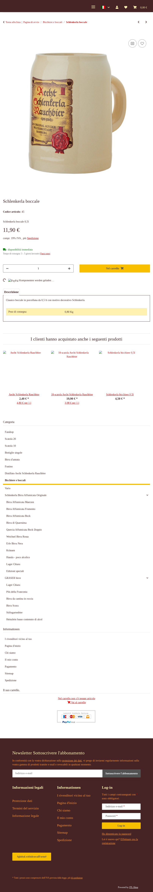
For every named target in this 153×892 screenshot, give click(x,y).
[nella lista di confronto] (132, 43)
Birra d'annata (12, 459)
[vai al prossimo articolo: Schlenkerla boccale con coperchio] (146, 22)
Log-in (121, 825)
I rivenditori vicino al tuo (18, 639)
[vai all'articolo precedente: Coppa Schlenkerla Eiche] (138, 22)
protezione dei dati (72, 760)
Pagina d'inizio (13, 646)
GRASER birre (13, 578)
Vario (7, 488)
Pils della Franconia (16, 591)
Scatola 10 (10, 445)
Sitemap (9, 673)
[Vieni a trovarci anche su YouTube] (33, 870)
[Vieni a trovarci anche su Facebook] (16, 870)
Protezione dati (22, 801)
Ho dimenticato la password (116, 834)
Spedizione (33, 238)
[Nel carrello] (6, 34)
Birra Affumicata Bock (18, 516)
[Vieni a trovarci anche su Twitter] (24, 870)
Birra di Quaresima (16, 522)
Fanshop (9, 432)
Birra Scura (12, 605)
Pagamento (10, 666)
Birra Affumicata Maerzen (20, 502)
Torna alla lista (13, 22)
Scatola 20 (10, 439)
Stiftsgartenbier (14, 612)
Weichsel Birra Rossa (17, 536)
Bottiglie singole (13, 452)
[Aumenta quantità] (69, 268)
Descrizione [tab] (11, 292)
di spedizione (77, 878)
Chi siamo (10, 652)
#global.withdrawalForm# (31, 856)
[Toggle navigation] (93, 7)
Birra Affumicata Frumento (20, 509)
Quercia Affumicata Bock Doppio (24, 529)
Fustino (9, 466)
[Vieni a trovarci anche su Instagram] (42, 870)
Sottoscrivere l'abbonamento (121, 773)
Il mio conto (11, 659)
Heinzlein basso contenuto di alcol (24, 619)
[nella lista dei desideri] (142, 43)
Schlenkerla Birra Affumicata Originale (25, 495)
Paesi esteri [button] (45, 253)
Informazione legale (25, 816)
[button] (105, 7)
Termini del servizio (25, 808)
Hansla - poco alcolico (18, 557)
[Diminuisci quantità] (7, 268)
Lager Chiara (13, 564)
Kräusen (10, 550)
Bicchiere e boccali (15, 480)
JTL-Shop (133, 887)
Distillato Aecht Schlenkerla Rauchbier (25, 473)
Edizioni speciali (15, 571)
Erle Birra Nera (14, 543)
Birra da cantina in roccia (19, 598)
